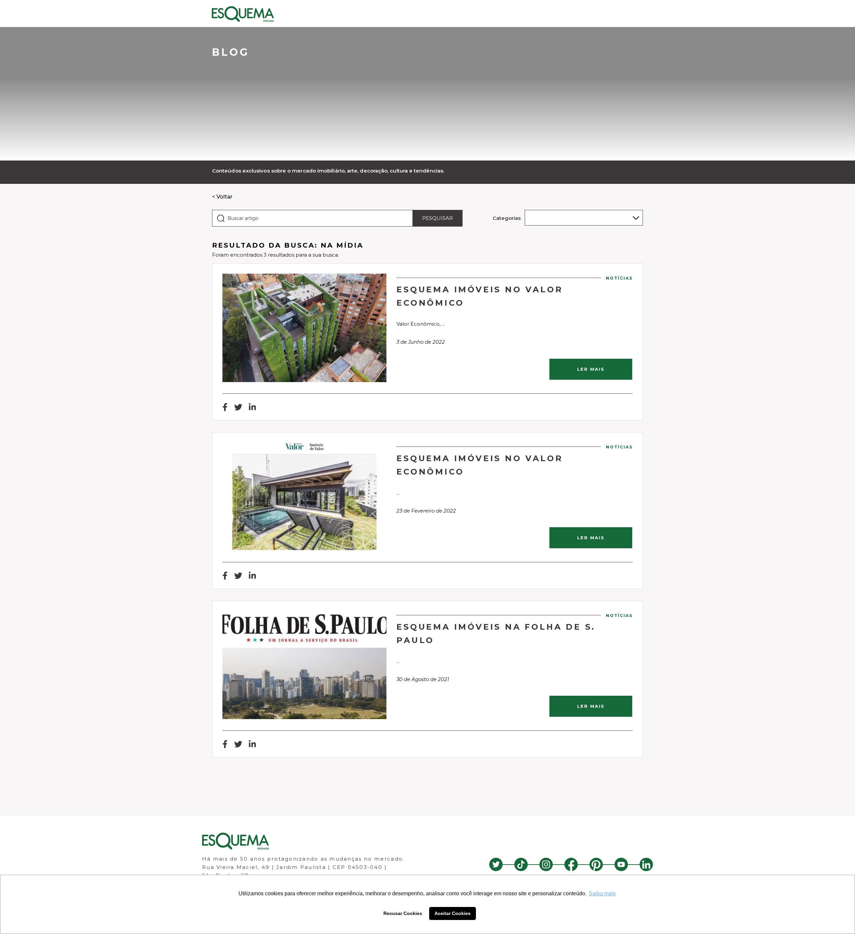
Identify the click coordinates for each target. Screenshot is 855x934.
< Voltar (222, 197)
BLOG (230, 52)
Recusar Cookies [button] (402, 913)
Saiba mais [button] (602, 893)
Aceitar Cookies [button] (453, 913)
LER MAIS (591, 369)
